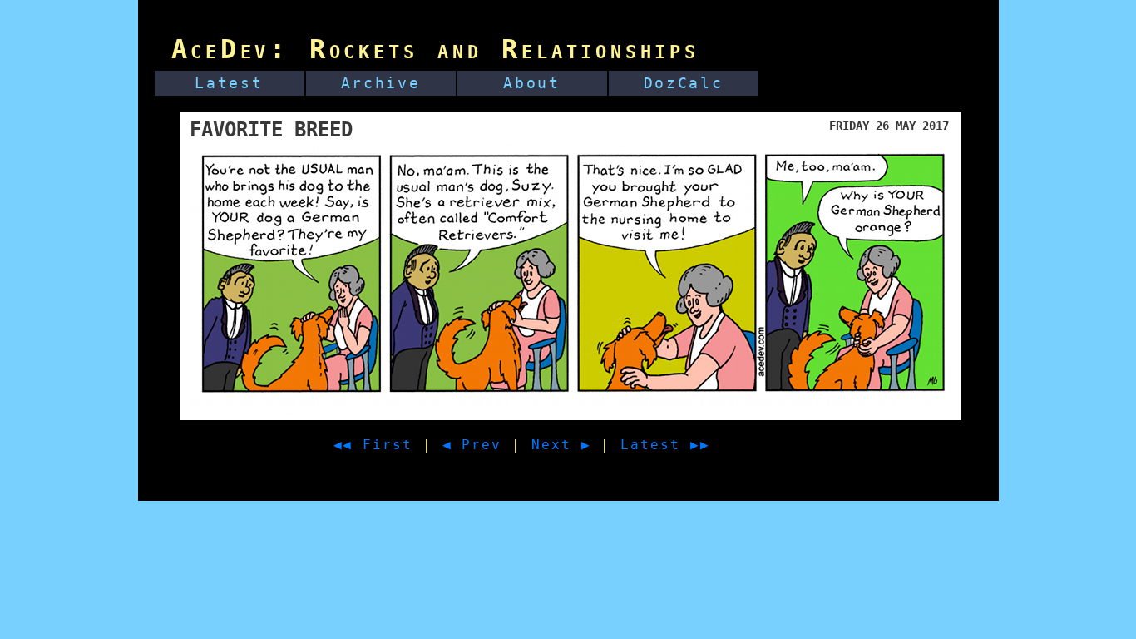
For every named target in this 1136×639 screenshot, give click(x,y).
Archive (381, 83)
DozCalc (684, 83)
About (532, 83)
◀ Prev (472, 445)
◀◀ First (372, 445)
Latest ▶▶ (664, 445)
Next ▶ (561, 445)
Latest (229, 83)
